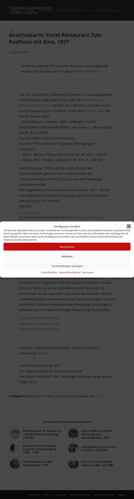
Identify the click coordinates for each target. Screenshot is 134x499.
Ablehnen (67, 256)
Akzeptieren (67, 246)
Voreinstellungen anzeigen (67, 266)
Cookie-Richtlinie (49, 272)
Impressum (87, 272)
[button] (129, 226)
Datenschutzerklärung (69, 272)
